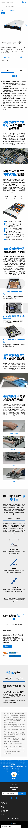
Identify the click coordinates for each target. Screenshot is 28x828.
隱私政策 (10, 818)
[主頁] (2, 6)
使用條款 (17, 818)
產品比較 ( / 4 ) (6, 826)
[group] (4, 42)
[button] (23, 2)
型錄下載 (6, 57)
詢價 (21, 57)
